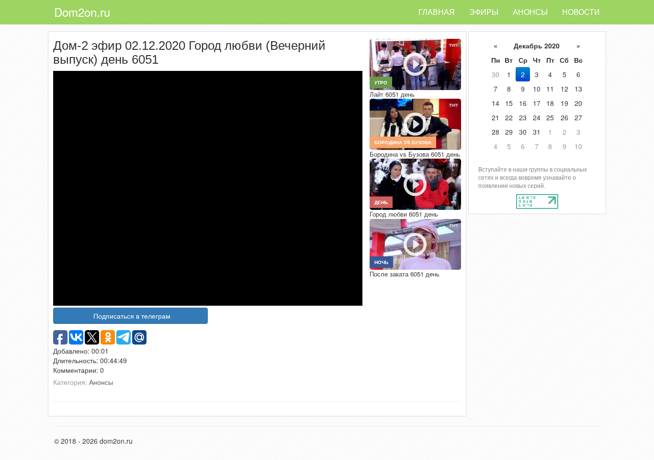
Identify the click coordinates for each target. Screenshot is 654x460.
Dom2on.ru (82, 11)
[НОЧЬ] (415, 243)
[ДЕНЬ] (415, 183)
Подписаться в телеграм (131, 316)
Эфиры (483, 11)
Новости (581, 11)
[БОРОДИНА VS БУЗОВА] (415, 123)
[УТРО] (415, 63)
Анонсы (530, 11)
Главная (436, 11)
